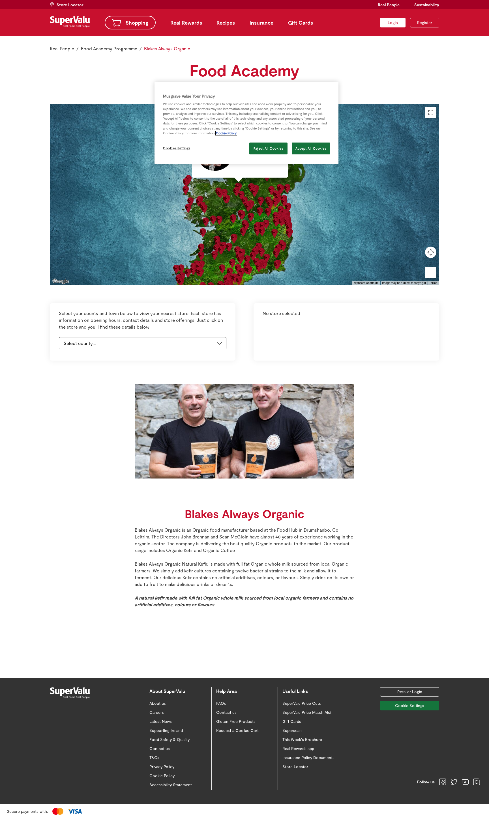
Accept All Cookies (310, 148)
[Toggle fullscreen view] (430, 112)
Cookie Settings (409, 705)
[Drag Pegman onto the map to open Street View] (430, 272)
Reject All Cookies (268, 148)
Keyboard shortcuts (366, 283)
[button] (261, 201)
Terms (433, 283)
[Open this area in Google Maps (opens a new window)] (60, 281)
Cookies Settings (176, 148)
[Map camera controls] (430, 252)
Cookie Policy (226, 133)
